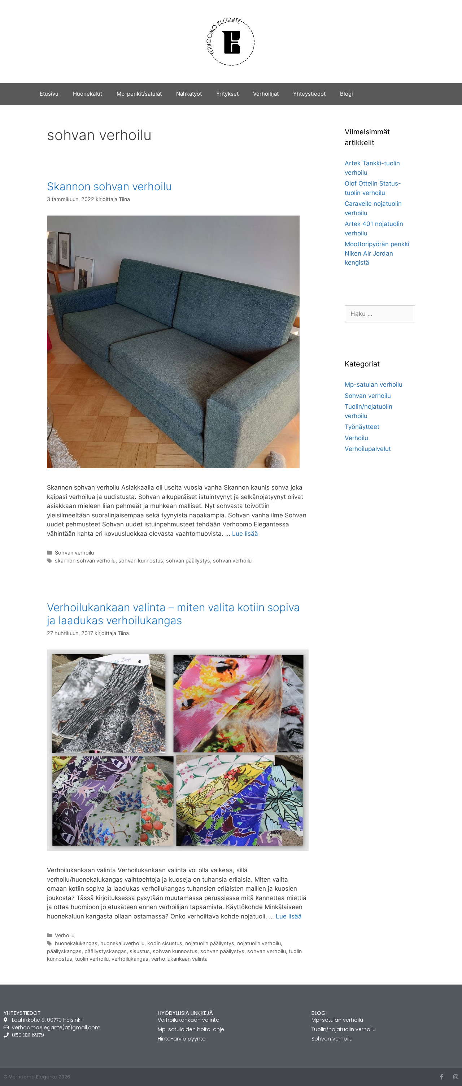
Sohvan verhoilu (74, 552)
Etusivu (49, 93)
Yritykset (227, 93)
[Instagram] (455, 1077)
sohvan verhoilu (232, 560)
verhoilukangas (130, 959)
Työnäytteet (362, 426)
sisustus (140, 951)
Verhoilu (64, 935)
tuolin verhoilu (92, 959)
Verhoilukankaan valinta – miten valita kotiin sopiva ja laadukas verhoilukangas (173, 614)
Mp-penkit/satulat (139, 93)
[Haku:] (380, 313)
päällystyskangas (105, 951)
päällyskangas (64, 951)
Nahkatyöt (189, 93)
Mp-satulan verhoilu (373, 384)
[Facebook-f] (441, 1077)
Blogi (346, 93)
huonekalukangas (76, 943)
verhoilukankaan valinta (179, 959)
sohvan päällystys (188, 560)
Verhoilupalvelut (368, 448)
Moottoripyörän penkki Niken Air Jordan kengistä (377, 253)
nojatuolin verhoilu (259, 943)
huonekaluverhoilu (122, 943)
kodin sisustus (164, 943)
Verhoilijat (266, 93)
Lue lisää (245, 533)
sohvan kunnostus (140, 560)
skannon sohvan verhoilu (85, 560)
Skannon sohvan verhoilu (109, 186)
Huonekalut (87, 93)
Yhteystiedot (309, 93)
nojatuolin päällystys (209, 943)
